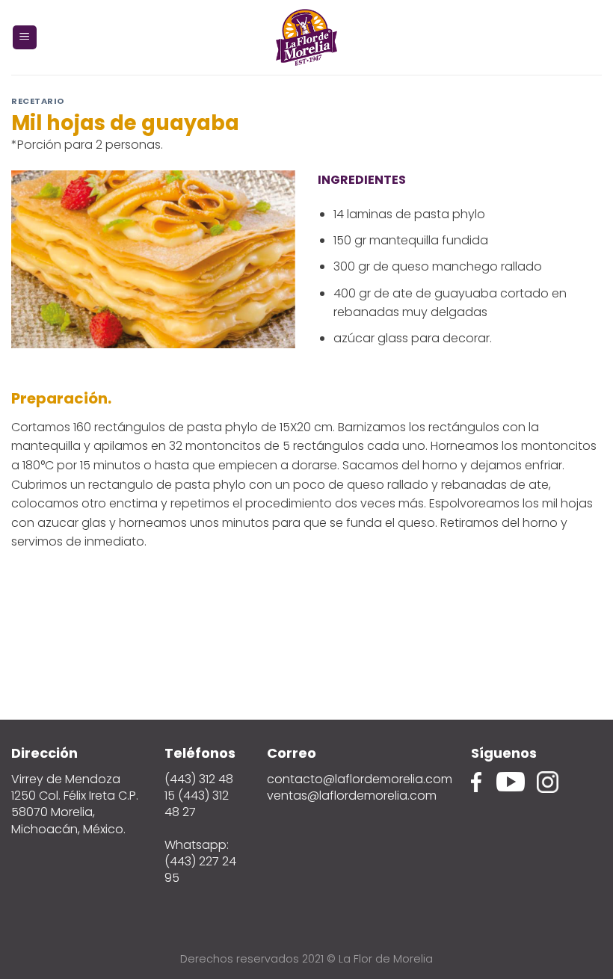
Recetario (38, 101)
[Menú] (25, 37)
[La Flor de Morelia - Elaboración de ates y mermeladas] (306, 37)
